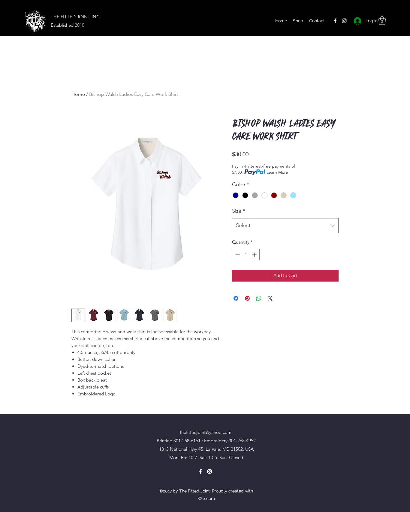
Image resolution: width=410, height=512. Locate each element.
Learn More (277, 172)
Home (78, 94)
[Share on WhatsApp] (258, 298)
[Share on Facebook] (236, 298)
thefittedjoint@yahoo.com (205, 432)
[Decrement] (237, 254)
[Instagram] (344, 21)
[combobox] (285, 225)
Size (238, 211)
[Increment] (255, 254)
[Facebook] (335, 21)
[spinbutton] (246, 254)
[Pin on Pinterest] (247, 298)
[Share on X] (270, 298)
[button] (382, 20)
